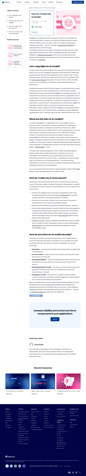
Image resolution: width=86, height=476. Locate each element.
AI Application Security (23, 411)
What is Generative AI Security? (18, 55)
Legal (61, 466)
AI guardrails (64, 195)
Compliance (21, 427)
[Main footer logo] (10, 457)
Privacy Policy (67, 466)
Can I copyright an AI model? (15, 16)
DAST (6, 423)
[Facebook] (73, 472)
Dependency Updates (23, 437)
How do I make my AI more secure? (15, 27)
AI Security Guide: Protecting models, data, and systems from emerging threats (18, 47)
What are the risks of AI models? (16, 22)
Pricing (43, 2)
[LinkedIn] (76, 472)
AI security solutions (38, 292)
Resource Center (35, 411)
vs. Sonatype (60, 438)
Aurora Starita (35, 21)
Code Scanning (21, 429)
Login (71, 422)
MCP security (63, 215)
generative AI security (45, 55)
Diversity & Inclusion (48, 425)
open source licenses (39, 80)
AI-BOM (20, 422)
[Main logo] (7, 2)
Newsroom (46, 423)
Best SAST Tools (60, 446)
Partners (46, 418)
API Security (8, 425)
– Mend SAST (8, 418)
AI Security (35, 8)
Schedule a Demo (78, 2)
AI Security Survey (35, 427)
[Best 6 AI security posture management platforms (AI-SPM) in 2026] (68, 384)
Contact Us (46, 414)
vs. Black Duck (60, 427)
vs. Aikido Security (61, 425)
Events (45, 420)
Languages (33, 425)
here (78, 169)
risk (41, 123)
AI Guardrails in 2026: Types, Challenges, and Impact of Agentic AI (18, 63)
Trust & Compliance (49, 427)
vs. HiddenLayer (60, 411)
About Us (46, 411)
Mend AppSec (8, 414)
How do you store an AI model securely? (16, 33)
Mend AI (55, 319)
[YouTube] (69, 472)
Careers (46, 416)
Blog (30, 8)
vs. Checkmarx (60, 429)
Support (72, 427)
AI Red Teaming (22, 414)
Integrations (34, 423)
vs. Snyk (59, 435)
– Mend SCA (8, 416)
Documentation (73, 424)
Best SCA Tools (60, 448)
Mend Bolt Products (74, 415)
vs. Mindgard (60, 414)
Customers (33, 420)
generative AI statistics (66, 45)
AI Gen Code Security (23, 416)
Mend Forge (34, 416)
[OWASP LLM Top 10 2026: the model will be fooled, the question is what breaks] (17, 384)
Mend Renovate (9, 420)
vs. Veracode (60, 440)
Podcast (33, 418)
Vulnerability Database (36, 429)
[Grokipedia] (80, 472)
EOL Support (8, 427)
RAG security (40, 147)
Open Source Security (23, 431)
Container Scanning (23, 443)
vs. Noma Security (61, 416)
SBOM (19, 424)
